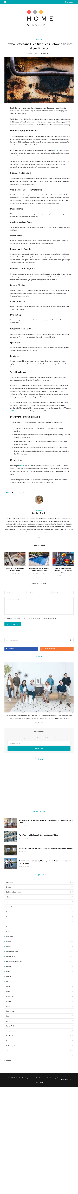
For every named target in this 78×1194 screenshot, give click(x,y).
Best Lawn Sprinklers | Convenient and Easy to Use (39, 1002)
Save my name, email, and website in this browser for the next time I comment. (32, 618)
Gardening (39, 836)
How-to (39, 39)
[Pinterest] (3, 124)
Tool (39, 917)
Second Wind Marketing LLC (50, 1078)
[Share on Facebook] (3, 114)
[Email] (3, 130)
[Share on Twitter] (3, 119)
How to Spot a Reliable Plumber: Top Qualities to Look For (63, 571)
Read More (39, 722)
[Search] (65, 2)
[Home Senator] (39, 18)
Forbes (21, 466)
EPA (56, 150)
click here (13, 411)
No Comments (45, 53)
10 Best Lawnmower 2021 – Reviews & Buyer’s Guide (39, 839)
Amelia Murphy (39, 513)
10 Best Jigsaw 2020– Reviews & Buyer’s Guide (39, 921)
